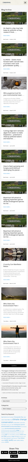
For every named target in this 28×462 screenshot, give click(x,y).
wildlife (7, 442)
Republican (9, 436)
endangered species (19, 424)
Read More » (6, 35)
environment (5, 426)
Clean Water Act (8, 419)
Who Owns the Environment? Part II (11, 342)
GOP (6, 434)
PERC (5, 436)
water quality (8, 440)
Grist (8, 434)
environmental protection (13, 428)
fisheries (3, 432)
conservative (22, 422)
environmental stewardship (8, 431)
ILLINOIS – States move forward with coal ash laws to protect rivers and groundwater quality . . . (13, 62)
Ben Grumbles (10, 417)
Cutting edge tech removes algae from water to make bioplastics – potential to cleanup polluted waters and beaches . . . (13, 135)
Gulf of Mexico (12, 434)
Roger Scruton (15, 436)
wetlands (3, 442)
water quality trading (19, 440)
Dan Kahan (3, 424)
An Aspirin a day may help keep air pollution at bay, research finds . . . (13, 30)
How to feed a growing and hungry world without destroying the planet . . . (13, 168)
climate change (19, 419)
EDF (13, 424)
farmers (22, 431)
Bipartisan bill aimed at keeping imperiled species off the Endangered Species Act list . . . (13, 200)
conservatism (16, 422)
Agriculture (4, 417)
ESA (20, 431)
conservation (7, 422)
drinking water (9, 424)
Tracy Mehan (21, 438)
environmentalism (15, 426)
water (2, 440)
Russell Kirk (21, 436)
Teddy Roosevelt (14, 438)
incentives (18, 434)
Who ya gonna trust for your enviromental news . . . (13, 94)
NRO (2, 436)
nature (21, 434)
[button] (25, 2)
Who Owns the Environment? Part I (10, 305)
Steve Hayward (7, 438)
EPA (17, 431)
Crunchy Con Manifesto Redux (12, 265)
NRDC (25, 434)
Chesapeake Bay (18, 417)
